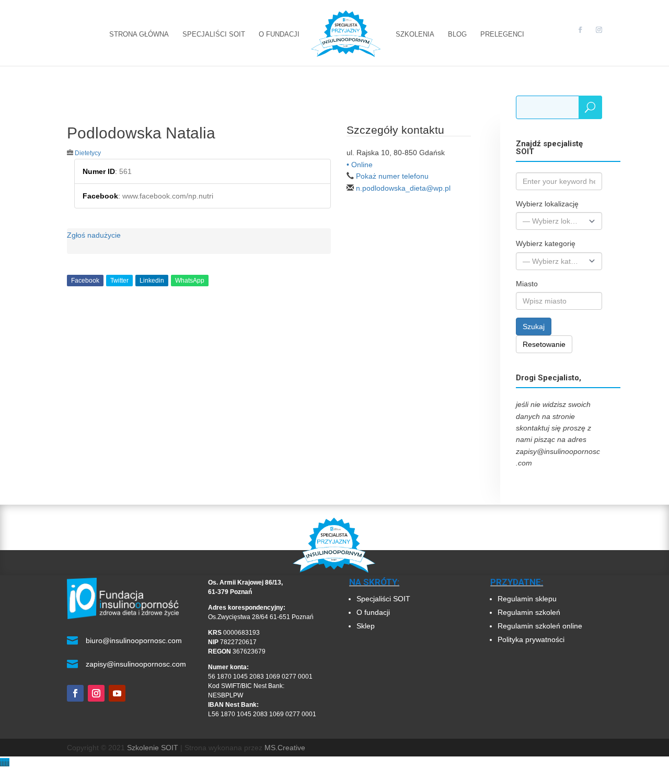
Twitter (119, 280)
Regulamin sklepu (527, 599)
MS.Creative (284, 747)
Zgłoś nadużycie (94, 235)
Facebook (85, 280)
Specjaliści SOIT (383, 599)
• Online (360, 164)
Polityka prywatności (531, 639)
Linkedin (152, 280)
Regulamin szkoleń (530, 612)
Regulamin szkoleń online (540, 626)
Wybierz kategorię (545, 243)
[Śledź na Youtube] (117, 693)
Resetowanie (544, 344)
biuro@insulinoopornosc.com (134, 640)
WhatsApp (189, 280)
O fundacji (373, 612)
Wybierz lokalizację (547, 204)
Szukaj (534, 326)
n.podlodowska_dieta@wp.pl (403, 188)
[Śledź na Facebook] (75, 693)
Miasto (527, 283)
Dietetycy (88, 153)
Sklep (365, 626)
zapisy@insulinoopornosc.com (136, 664)
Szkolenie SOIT (152, 747)
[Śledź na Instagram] (96, 693)
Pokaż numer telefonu (392, 176)
